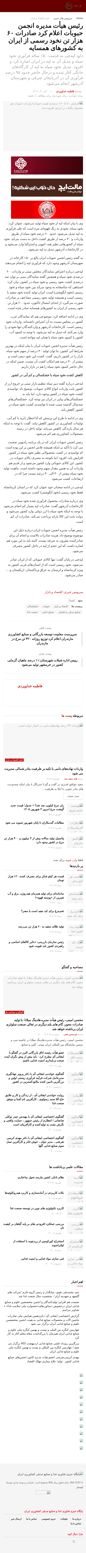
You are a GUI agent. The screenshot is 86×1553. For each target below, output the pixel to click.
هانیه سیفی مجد (70, 779)
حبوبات (46, 606)
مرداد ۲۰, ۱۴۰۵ (55, 903)
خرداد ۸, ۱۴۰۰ (56, 1250)
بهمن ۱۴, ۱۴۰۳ (55, 1066)
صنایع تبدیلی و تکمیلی (69, 612)
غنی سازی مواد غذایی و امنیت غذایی (42, 1258)
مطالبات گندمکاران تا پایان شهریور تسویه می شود (34, 822)
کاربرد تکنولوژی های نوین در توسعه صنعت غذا (37, 1208)
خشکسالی (32, 606)
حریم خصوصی (48, 1518)
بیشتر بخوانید (73, 796)
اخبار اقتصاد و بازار (40, 18)
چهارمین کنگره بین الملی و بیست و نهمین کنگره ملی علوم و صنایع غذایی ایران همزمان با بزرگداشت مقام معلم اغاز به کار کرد (43, 1333)
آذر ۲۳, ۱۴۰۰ (56, 1213)
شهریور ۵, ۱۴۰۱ (55, 1198)
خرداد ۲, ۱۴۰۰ (56, 1151)
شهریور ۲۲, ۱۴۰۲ (54, 1182)
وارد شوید (71, 860)
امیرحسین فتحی (70, 1034)
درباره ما (76, 1518)
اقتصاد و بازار (61, 606)
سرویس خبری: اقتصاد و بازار (64, 592)
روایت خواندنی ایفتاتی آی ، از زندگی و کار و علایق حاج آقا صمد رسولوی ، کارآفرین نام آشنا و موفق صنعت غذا (34, 1099)
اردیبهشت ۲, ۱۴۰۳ (54, 1087)
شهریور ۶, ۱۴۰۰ (55, 1129)
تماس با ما (31, 1518)
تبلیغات (64, 1518)
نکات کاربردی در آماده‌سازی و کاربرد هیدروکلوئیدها (34, 1192)
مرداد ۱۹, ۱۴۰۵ (55, 951)
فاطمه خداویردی (65, 91)
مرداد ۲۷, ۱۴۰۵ (55, 885)
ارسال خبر (16, 1518)
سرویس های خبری (63, 18)
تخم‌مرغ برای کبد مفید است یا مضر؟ (42, 911)
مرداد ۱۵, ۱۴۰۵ (55, 932)
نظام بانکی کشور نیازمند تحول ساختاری (41, 1177)
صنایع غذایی (48, 612)
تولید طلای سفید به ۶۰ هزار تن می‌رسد (41, 926)
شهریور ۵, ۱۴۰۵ (53, 779)
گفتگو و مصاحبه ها (14, 1012)
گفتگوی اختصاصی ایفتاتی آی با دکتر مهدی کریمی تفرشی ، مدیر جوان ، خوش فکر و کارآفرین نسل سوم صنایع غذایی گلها (35, 1141)
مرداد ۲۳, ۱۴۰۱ (55, 1108)
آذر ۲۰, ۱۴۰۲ (40, 91)
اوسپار (79, 1487)
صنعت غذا (32, 612)
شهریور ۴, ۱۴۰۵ (55, 814)
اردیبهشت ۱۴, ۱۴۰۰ (53, 1264)
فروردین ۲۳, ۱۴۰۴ (52, 1034)
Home (79, 18)
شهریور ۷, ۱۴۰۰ (55, 1233)
